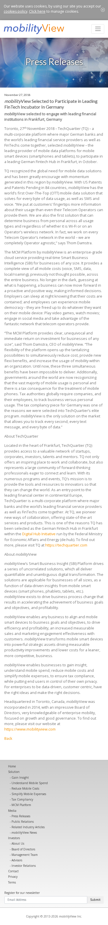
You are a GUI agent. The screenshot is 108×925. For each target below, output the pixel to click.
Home (12, 766)
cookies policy (15, 11)
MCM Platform (21, 805)
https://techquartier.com (66, 545)
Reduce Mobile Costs (25, 788)
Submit (95, 900)
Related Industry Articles (28, 827)
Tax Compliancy (22, 799)
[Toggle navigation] (97, 28)
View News (24, 833)
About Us (18, 843)
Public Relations (23, 822)
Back (8, 738)
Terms (12, 882)
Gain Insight (20, 777)
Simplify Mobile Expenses (29, 794)
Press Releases (21, 816)
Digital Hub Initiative (39, 533)
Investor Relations (24, 866)
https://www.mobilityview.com (30, 729)
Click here (37, 11)
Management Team (25, 855)
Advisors (17, 860)
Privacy (13, 877)
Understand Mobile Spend (30, 783)
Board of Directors (23, 849)
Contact (13, 871)
